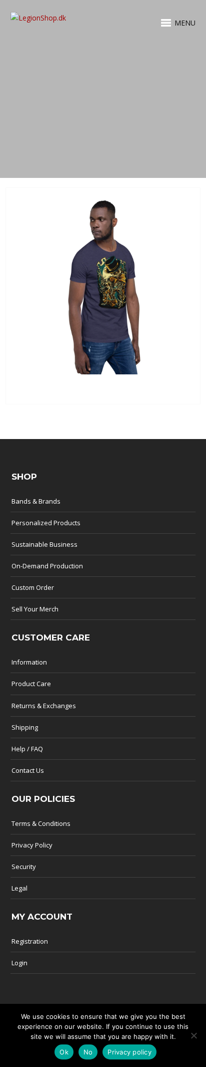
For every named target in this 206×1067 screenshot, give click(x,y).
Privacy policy (130, 1052)
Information (29, 662)
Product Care (31, 683)
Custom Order (33, 587)
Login (20, 962)
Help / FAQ (27, 748)
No (88, 1052)
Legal (20, 888)
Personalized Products (46, 522)
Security (24, 866)
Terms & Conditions (41, 823)
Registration (30, 941)
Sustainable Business (45, 544)
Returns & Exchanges (44, 705)
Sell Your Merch (35, 608)
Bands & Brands (36, 501)
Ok (64, 1052)
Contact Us (28, 770)
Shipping (25, 727)
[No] (193, 1035)
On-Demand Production (47, 565)
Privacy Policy (32, 844)
